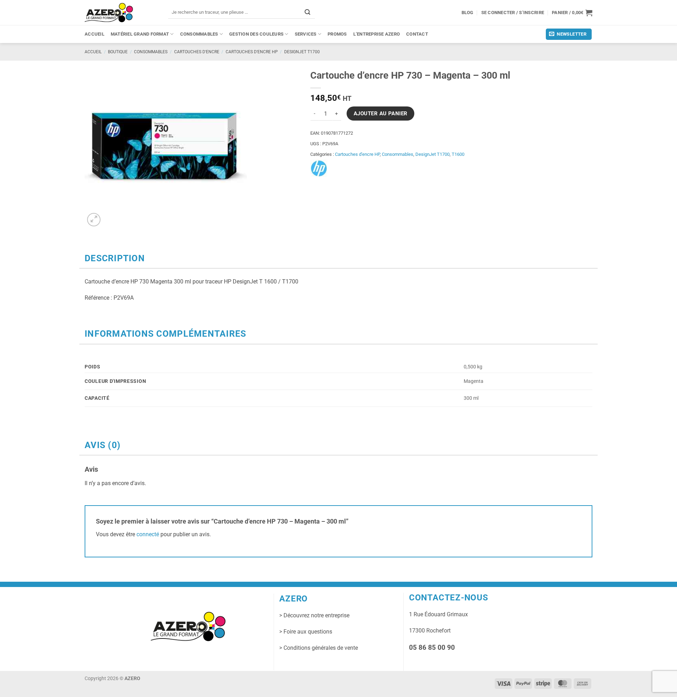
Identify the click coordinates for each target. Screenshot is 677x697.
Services (306, 34)
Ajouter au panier (381, 113)
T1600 (458, 154)
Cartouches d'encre (196, 51)
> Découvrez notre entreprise (314, 615)
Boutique (118, 51)
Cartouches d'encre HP (252, 51)
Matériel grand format (140, 34)
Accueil (94, 34)
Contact (417, 34)
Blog (468, 12)
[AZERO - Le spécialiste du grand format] (109, 12)
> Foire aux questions (305, 631)
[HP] (319, 168)
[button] (572, 12)
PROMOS (337, 34)
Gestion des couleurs (256, 34)
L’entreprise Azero (376, 34)
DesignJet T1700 (302, 51)
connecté (147, 534)
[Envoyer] (307, 12)
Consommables (199, 34)
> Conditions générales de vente (318, 647)
